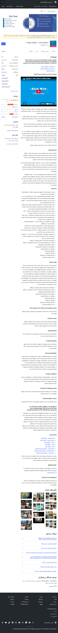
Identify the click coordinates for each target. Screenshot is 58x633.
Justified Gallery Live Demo (47, 68)
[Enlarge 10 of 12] (30, 501)
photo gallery (5, 83)
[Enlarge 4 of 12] (54, 522)
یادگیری (26, 596)
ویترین (40, 596)
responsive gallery (6, 86)
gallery (3, 75)
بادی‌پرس (54, 616)
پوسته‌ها (40, 599)
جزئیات (53, 51)
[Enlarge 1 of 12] (54, 494)
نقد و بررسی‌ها (44, 51)
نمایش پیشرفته (14, 91)
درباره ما (54, 596)
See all (3, 117)
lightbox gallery (5, 81)
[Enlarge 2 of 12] (54, 503)
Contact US (53, 472)
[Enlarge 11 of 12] (30, 512)
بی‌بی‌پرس (53, 613)
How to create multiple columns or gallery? (46, 571)
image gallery (5, 78)
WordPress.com (52, 609)
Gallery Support (50, 71)
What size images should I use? (48, 567)
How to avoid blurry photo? (49, 562)
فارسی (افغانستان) (48, 622)
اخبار (55, 599)
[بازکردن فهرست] (2, 2)
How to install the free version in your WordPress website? (41, 552)
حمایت (12, 601)
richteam (43, 45)
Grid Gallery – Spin (49, 444)
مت (55, 611)
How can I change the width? (49, 543)
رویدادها (12, 599)
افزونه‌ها (40, 601)
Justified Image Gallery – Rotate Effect (44, 451)
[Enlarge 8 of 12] (42, 519)
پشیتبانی (26, 599)
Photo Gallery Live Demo (47, 66)
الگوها (41, 604)
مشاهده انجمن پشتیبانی (12, 130)
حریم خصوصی (53, 604)
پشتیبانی (3, 51)
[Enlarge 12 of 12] (30, 522)
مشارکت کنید (11, 596)
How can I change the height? (49, 548)
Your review (15, 117)
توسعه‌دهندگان (25, 601)
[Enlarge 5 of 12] (42, 494)
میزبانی (55, 601)
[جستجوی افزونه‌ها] (41, 11)
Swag (12, 604)
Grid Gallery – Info (49, 446)
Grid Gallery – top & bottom (47, 440)
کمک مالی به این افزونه (12, 143)
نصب (37, 51)
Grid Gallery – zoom (49, 442)
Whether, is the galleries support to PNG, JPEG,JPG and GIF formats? (47, 538)
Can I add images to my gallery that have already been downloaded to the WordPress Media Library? (43, 557)
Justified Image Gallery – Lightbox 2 (45, 453)
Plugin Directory (53, 6)
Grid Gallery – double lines (47, 438)
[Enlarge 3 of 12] (54, 513)
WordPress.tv (24, 604)
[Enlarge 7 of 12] (42, 513)
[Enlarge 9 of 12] (30, 494)
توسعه (30, 51)
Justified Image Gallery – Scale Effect (44, 448)
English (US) (4, 72)
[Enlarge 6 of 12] (42, 505)
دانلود (3, 43)
